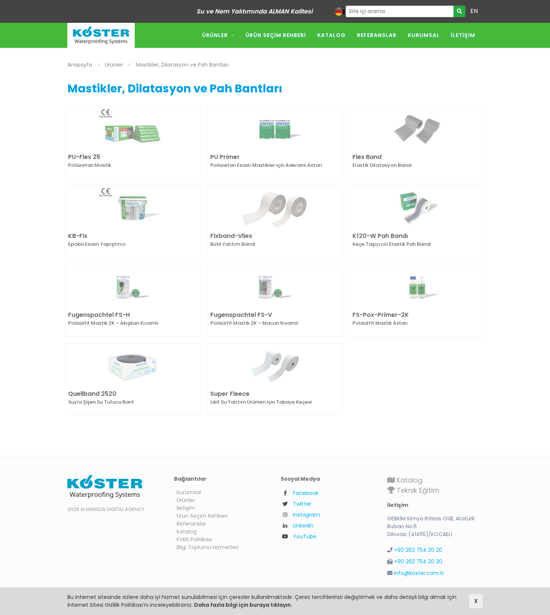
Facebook (305, 493)
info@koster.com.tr (419, 573)
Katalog (331, 35)
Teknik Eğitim (417, 490)
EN (474, 11)
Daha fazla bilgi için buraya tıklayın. (243, 605)
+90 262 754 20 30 (418, 561)
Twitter (302, 504)
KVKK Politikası (194, 539)
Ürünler (215, 35)
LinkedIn (303, 525)
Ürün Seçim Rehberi (275, 35)
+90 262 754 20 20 (418, 550)
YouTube (305, 536)
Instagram (306, 514)
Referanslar (377, 35)
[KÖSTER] (101, 35)
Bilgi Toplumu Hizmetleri (208, 547)
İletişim (463, 35)
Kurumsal (424, 35)
